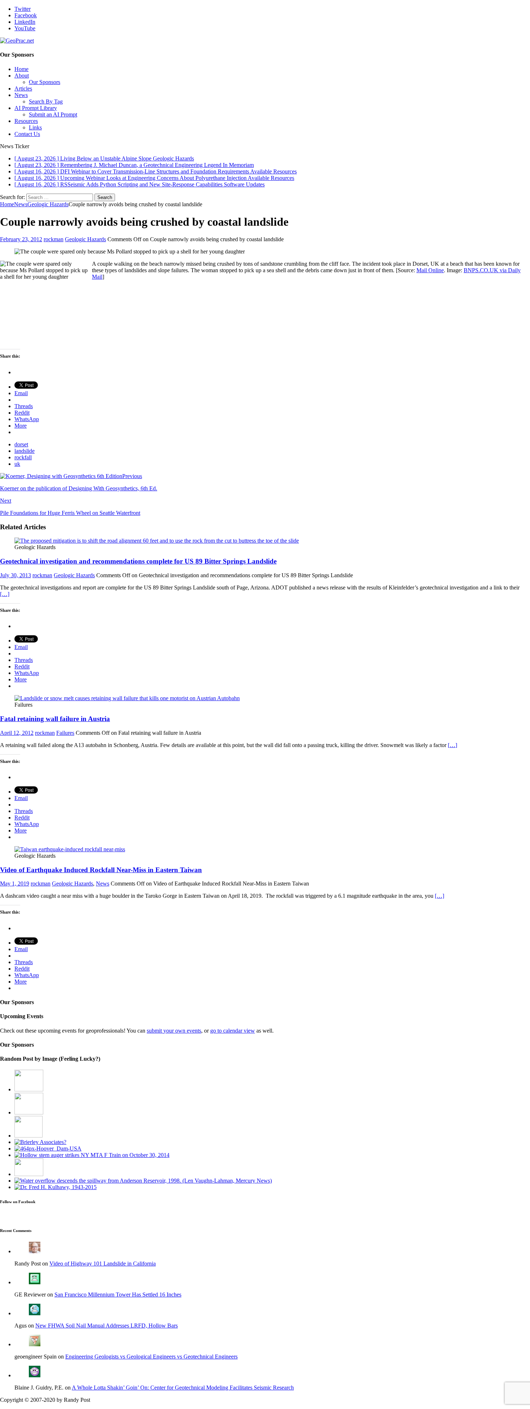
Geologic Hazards (85, 239)
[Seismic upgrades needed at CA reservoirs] (143, 1181)
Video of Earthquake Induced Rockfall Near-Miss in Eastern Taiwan (101, 870)
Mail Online (430, 270)
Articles (23, 88)
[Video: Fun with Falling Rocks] (28, 1135)
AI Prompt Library (35, 108)
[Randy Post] (34, 1251)
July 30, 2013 (15, 575)
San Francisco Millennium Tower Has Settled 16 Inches (117, 1294)
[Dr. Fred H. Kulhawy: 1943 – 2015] (55, 1187)
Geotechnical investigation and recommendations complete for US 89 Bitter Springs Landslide (138, 561)
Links (35, 127)
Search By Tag (46, 101)
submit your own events (174, 1031)
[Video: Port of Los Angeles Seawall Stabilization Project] (28, 1112)
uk (17, 464)
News (21, 95)
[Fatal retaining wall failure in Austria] (127, 698)
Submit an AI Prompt (53, 114)
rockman (53, 239)
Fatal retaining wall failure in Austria (55, 719)
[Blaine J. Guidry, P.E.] (34, 1375)
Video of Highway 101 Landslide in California (102, 1263)
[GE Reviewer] (34, 1282)
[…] (4, 594)
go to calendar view (232, 1031)
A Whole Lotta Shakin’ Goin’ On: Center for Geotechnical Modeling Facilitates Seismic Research (183, 1387)
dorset (21, 444)
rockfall (23, 457)
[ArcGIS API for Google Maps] (28, 1174)
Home (21, 69)
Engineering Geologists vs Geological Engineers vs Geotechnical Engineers (151, 1356)
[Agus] (34, 1313)
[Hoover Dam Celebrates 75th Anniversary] (47, 1148)
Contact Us (27, 134)
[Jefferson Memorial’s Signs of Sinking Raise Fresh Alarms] (28, 1089)
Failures (65, 733)
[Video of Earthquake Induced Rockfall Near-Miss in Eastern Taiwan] (69, 849)
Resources (26, 121)
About (21, 75)
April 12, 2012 (17, 733)
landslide (24, 451)
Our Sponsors (44, 82)
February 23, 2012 (21, 239)
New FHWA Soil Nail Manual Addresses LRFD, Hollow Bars (106, 1325)
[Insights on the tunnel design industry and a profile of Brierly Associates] (40, 1142)
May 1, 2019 (14, 883)
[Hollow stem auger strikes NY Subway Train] (91, 1155)
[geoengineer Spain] (34, 1344)
